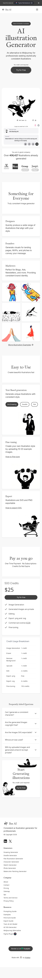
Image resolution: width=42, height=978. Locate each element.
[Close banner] (38, 3)
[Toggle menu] (37, 9)
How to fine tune (12, 456)
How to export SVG (13, 508)
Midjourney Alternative (12, 930)
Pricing (6, 888)
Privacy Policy (9, 901)
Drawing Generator (11, 852)
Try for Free (21, 788)
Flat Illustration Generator (13, 859)
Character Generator (11, 862)
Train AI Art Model (10, 924)
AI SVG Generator (10, 927)
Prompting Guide (10, 911)
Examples (7, 914)
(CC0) (28, 623)
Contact (6, 885)
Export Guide (8, 921)
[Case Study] (35, 166)
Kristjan (27, 957)
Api (5, 894)
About (6, 882)
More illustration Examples (19, 345)
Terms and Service (10, 898)
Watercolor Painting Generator (15, 871)
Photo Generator (10, 868)
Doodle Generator (10, 855)
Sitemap (7, 891)
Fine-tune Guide (10, 918)
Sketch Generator (10, 865)
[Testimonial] (25, 166)
